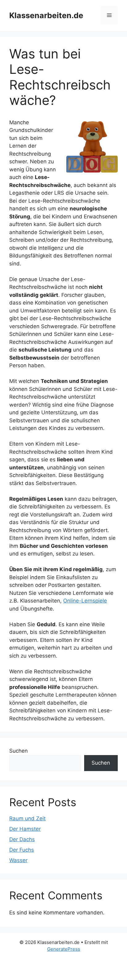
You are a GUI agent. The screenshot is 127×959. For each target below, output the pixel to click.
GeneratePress (63, 949)
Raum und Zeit (27, 818)
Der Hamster (25, 829)
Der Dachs (22, 839)
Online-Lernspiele (85, 601)
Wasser (18, 860)
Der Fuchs (21, 850)
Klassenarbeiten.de (46, 15)
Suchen (18, 751)
